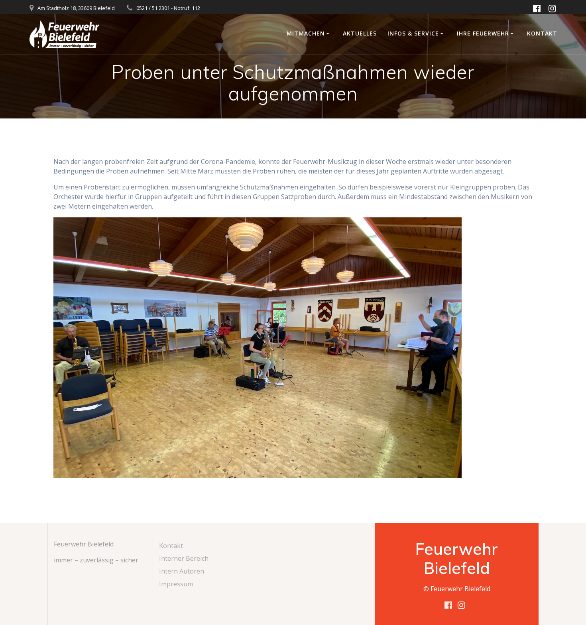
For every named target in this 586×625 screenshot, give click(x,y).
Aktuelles (360, 33)
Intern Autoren (181, 571)
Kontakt (542, 33)
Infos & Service (413, 33)
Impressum (176, 584)
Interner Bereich (183, 558)
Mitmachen (306, 33)
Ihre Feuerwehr (483, 33)
